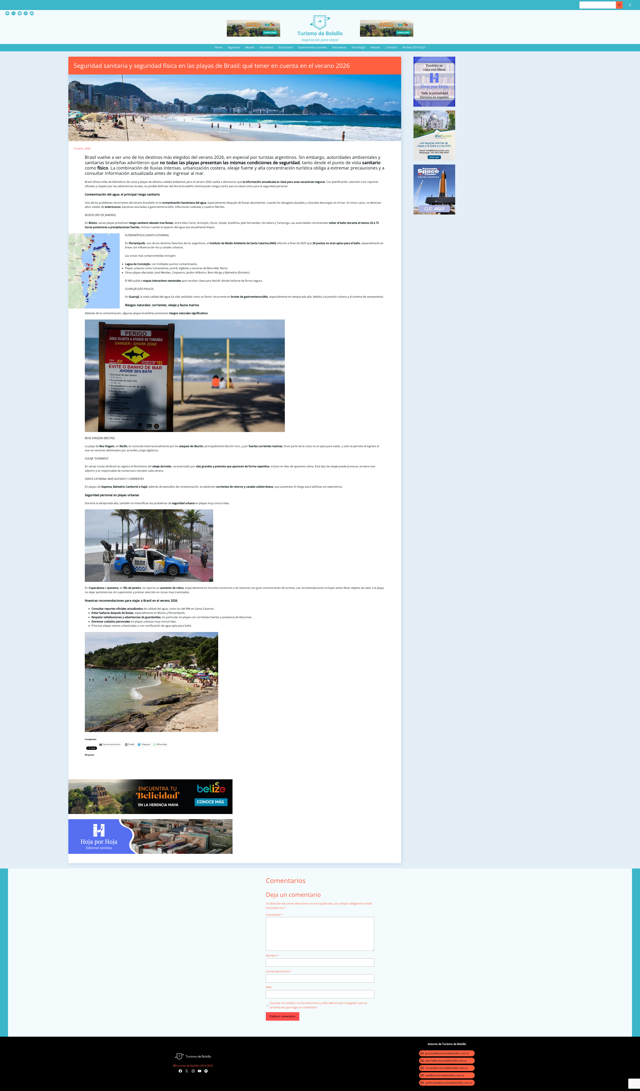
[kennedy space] (434, 213)
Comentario (274, 914)
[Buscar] (619, 5)
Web (269, 987)
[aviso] (434, 106)
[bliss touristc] (434, 159)
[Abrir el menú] (630, 5)
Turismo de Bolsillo (320, 33)
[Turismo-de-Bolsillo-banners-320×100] (253, 36)
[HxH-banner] (150, 853)
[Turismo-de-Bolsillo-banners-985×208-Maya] (150, 813)
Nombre (272, 955)
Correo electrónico (279, 971)
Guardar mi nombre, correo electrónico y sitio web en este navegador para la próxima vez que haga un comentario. (318, 1005)
